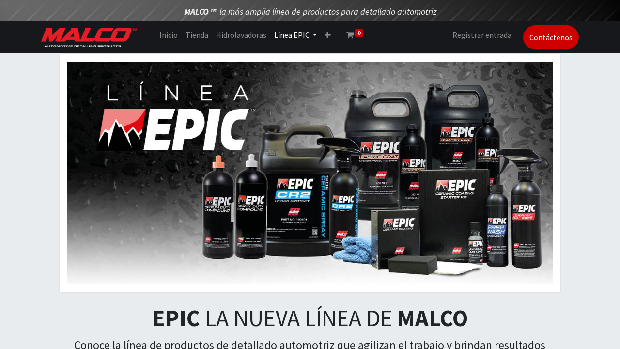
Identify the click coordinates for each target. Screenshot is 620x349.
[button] (328, 35)
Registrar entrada (482, 35)
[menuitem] (168, 35)
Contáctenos (551, 37)
